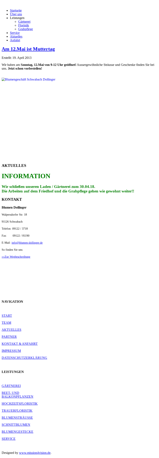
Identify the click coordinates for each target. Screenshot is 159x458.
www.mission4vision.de (35, 452)
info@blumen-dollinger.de (27, 242)
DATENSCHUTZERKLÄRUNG (24, 358)
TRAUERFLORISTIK (17, 410)
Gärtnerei (24, 21)
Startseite (16, 10)
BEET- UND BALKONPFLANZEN (17, 394)
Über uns (16, 14)
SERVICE (9, 438)
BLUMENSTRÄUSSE (17, 417)
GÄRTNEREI (11, 386)
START (7, 315)
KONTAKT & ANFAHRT (20, 343)
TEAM (6, 322)
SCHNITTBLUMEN (16, 424)
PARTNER (9, 336)
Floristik (23, 25)
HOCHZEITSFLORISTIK (20, 403)
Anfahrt (15, 40)
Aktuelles (16, 36)
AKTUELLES (11, 329)
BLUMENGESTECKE (17, 431)
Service (15, 32)
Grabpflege (25, 29)
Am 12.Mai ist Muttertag (28, 49)
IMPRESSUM (11, 350)
